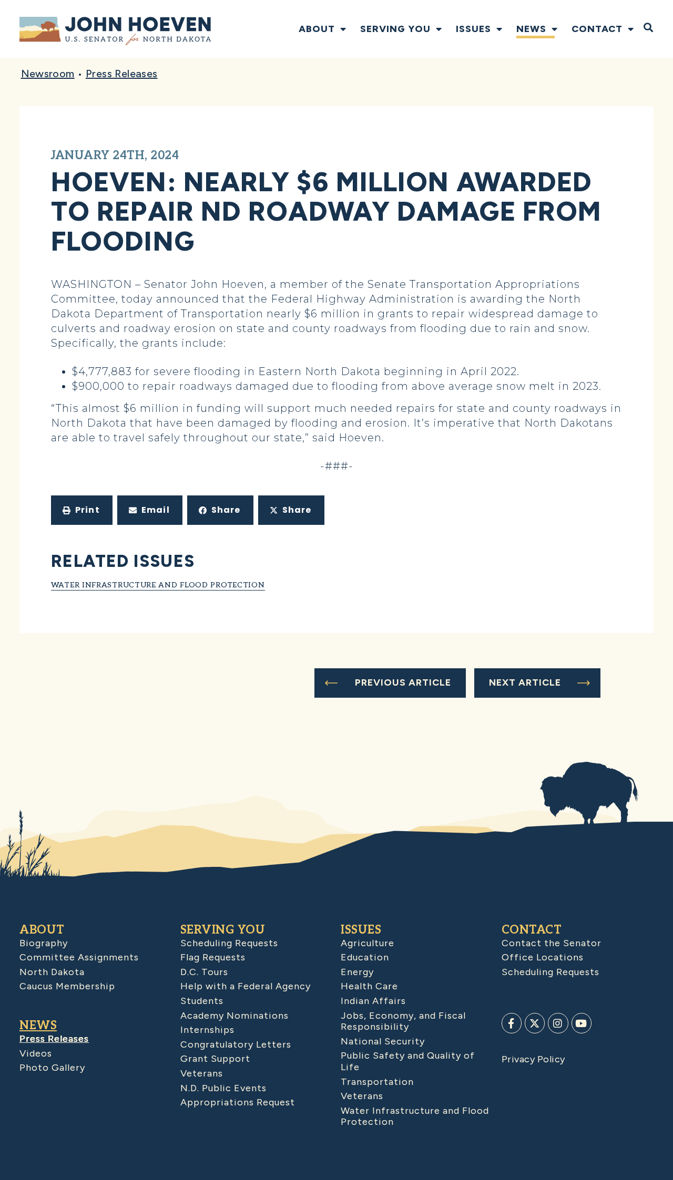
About (317, 29)
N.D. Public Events (223, 1088)
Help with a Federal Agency (245, 986)
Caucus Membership (67, 986)
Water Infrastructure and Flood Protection (158, 585)
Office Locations (543, 957)
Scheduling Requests (229, 943)
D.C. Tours (204, 972)
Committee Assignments (79, 957)
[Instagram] (558, 1023)
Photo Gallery (52, 1067)
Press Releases (122, 73)
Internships (207, 1030)
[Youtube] (582, 1023)
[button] (82, 510)
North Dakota (52, 972)
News (531, 29)
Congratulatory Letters (235, 1044)
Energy (357, 972)
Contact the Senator (551, 943)
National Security (383, 1041)
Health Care (369, 986)
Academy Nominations (234, 1015)
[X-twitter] (535, 1023)
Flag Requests (213, 957)
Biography (43, 943)
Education (365, 957)
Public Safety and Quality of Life (408, 1061)
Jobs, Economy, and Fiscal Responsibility (403, 1021)
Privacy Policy (533, 1059)
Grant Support (215, 1058)
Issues (473, 29)
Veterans (201, 1073)
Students (201, 1001)
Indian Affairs (373, 1001)
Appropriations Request (237, 1102)
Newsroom (48, 73)
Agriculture (367, 943)
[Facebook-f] (512, 1023)
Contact (597, 29)
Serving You (395, 29)
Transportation (377, 1082)
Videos (35, 1053)
